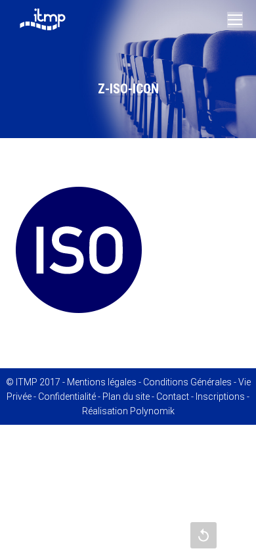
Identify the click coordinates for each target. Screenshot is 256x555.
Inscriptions (220, 396)
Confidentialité (67, 396)
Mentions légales (102, 382)
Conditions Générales (187, 382)
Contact (172, 396)
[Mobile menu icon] (235, 20)
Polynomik (152, 411)
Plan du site (126, 396)
